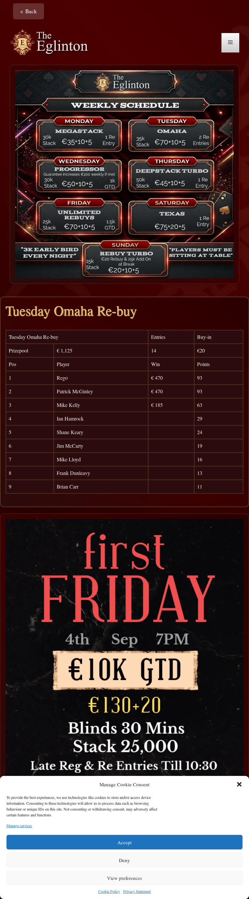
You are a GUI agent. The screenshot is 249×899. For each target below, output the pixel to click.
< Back (28, 11)
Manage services (19, 825)
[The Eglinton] (51, 42)
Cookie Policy (109, 891)
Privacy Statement (137, 891)
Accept (124, 842)
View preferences (124, 878)
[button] (239, 784)
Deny (124, 860)
